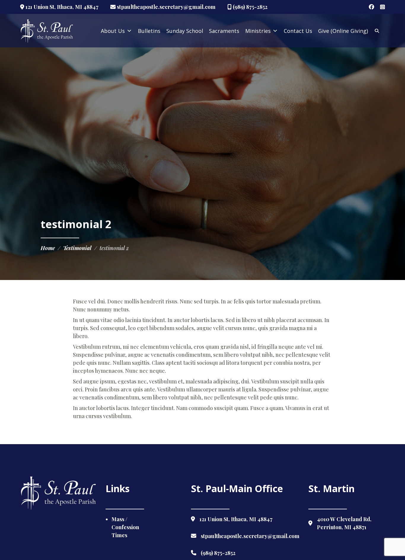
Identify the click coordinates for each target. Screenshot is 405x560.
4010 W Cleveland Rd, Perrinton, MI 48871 (344, 523)
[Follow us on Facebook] (371, 7)
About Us (113, 30)
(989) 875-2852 (249, 6)
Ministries (258, 30)
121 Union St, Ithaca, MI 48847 (61, 6)
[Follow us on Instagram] (382, 7)
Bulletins (149, 30)
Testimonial (77, 248)
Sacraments (224, 30)
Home (48, 248)
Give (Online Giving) (343, 30)
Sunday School (184, 30)
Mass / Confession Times (125, 527)
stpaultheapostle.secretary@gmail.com (166, 6)
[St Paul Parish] (47, 30)
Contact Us (298, 30)
